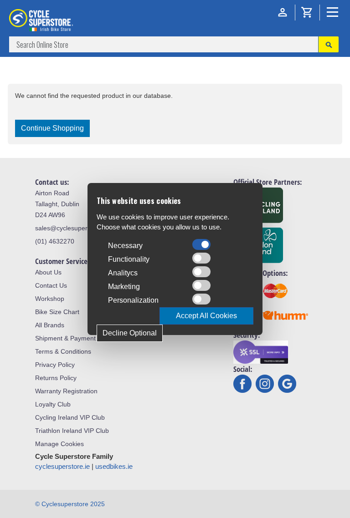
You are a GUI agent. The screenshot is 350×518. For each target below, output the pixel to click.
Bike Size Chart (57, 311)
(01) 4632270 (54, 241)
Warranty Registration (66, 391)
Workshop (49, 298)
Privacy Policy (55, 364)
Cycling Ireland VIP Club (70, 417)
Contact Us (51, 285)
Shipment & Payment (65, 338)
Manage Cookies (59, 443)
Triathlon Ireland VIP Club (72, 430)
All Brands (49, 325)
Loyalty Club (53, 404)
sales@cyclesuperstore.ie (72, 228)
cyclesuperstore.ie (62, 466)
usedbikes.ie (114, 466)
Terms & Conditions (63, 351)
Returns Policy (56, 377)
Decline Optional (130, 333)
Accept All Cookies (206, 316)
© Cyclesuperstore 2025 (70, 504)
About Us (48, 272)
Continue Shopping (52, 128)
